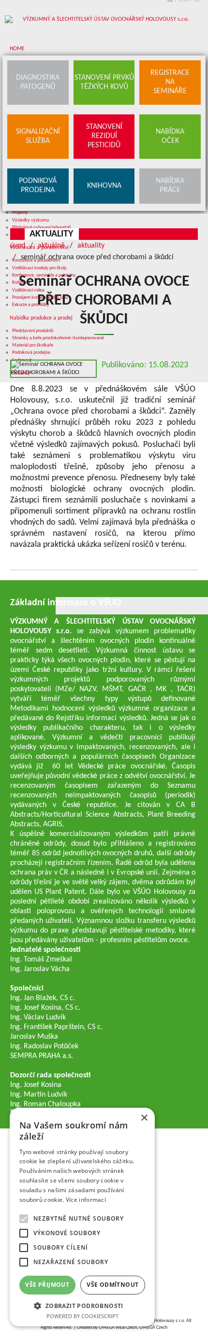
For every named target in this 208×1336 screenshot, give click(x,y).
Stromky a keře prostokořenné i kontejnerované (58, 338)
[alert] (82, 1217)
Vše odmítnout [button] (112, 1284)
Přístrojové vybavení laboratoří (41, 227)
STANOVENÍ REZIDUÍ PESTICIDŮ (104, 136)
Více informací (86, 1200)
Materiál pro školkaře (32, 345)
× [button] (144, 1118)
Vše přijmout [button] (47, 1284)
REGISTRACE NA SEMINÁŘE (170, 82)
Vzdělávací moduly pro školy (39, 268)
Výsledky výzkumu (30, 220)
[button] (82, 1305)
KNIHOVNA (104, 186)
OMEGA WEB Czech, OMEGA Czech (133, 1327)
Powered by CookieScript (82, 1316)
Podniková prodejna (31, 352)
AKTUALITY (51, 234)
